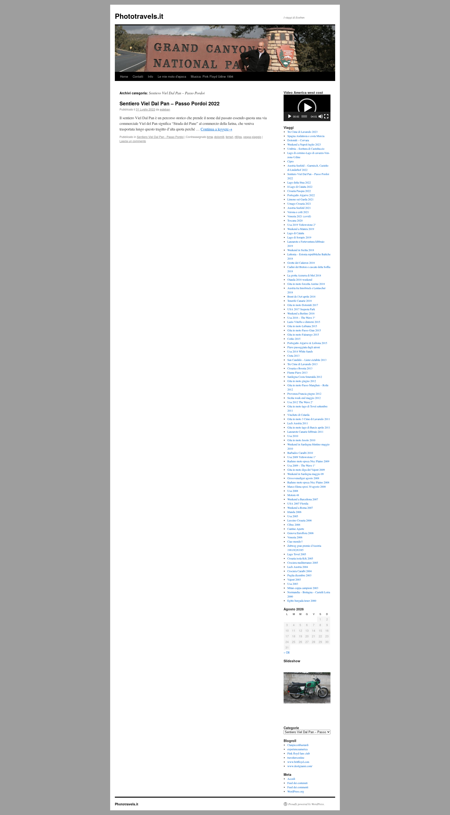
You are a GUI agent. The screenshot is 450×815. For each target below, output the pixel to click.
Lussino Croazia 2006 (299, 520)
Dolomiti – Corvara (298, 140)
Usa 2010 (292, 436)
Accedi (291, 779)
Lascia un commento (133, 141)
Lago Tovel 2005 (296, 554)
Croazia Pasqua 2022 (299, 191)
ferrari (229, 137)
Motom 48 (293, 495)
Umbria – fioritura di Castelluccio (305, 148)
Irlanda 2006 (294, 512)
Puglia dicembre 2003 (299, 575)
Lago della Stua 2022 (299, 182)
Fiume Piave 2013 (297, 372)
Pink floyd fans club (298, 753)
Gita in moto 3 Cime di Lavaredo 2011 (308, 419)
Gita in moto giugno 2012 (301, 381)
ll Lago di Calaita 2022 (299, 186)
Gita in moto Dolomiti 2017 (302, 305)
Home (124, 76)
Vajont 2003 (294, 579)
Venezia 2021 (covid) (299, 216)
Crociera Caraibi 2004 (299, 571)
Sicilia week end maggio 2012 (304, 398)
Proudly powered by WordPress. (306, 804)
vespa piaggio (252, 137)
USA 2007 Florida (297, 503)
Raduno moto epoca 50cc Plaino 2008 (308, 482)
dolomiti (219, 137)
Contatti (138, 76)
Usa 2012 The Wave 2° (300, 402)
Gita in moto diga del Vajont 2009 (306, 469)
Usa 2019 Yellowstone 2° (301, 224)
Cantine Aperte (295, 529)
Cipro (290, 161)
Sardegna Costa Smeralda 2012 (304, 377)
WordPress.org (295, 791)
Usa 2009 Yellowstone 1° (301, 457)
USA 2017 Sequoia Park (301, 309)
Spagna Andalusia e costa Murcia (305, 136)
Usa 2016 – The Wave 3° (301, 317)
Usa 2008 (292, 491)
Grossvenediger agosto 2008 (303, 478)
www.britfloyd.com (298, 762)
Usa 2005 (292, 516)
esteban (165, 109)
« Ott (286, 652)
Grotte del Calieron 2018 (301, 262)
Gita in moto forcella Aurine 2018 (306, 284)
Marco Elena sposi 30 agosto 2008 (306, 486)
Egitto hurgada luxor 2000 (301, 600)
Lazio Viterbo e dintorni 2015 (303, 322)
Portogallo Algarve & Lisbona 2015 (307, 343)
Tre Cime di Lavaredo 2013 (302, 364)
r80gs (238, 137)
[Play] (289, 116)
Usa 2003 (292, 583)
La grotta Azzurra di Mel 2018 (304, 275)
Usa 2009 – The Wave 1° (301, 465)
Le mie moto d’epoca (172, 76)
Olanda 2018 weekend (299, 279)
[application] (307, 108)
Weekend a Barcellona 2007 (302, 499)
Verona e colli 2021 (298, 212)
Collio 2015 (293, 339)
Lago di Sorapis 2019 (299, 237)
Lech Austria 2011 (297, 423)
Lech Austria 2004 (297, 567)
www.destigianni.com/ (299, 766)
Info (150, 76)
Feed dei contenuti (297, 783)
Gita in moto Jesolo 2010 (301, 440)
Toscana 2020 (295, 220)
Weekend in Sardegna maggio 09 (305, 474)
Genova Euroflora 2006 (300, 533)
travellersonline (295, 757)
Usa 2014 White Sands (300, 351)
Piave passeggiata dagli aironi (303, 347)
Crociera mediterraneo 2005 (302, 562)
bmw (210, 137)
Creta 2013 (293, 355)
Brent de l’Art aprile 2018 (301, 296)
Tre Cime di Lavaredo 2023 (302, 132)
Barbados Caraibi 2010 (300, 453)
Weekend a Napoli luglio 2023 (304, 144)
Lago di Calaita (295, 233)
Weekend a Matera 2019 (300, 229)
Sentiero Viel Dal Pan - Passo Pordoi (160, 137)
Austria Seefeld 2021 (299, 208)
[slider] (304, 116)
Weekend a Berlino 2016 (301, 313)
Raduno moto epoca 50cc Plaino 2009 (308, 461)
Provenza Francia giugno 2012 (304, 393)
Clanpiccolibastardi (297, 745)
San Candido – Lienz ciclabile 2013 (306, 360)
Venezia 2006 (294, 537)
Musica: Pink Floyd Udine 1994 (212, 76)
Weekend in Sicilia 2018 (300, 250)
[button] (307, 107)
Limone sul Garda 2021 (300, 199)
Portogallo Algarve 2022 (301, 195)
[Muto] (320, 116)
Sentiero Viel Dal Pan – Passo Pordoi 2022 (170, 103)
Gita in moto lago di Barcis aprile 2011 (308, 427)
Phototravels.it (139, 16)
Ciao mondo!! (295, 541)
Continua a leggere (216, 128)
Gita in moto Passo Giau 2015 (304, 330)
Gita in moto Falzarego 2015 (303, 334)
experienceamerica (297, 749)
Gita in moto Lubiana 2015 (302, 326)
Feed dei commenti (297, 787)
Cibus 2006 (293, 524)
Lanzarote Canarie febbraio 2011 (305, 431)
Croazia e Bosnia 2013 (299, 368)
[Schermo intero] (326, 116)
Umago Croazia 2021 (299, 203)
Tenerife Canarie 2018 (299, 300)
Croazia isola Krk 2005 (300, 558)
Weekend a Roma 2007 (300, 507)
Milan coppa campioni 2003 (302, 588)
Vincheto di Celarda (298, 415)
